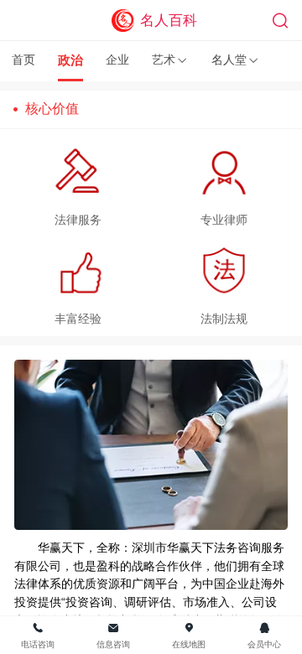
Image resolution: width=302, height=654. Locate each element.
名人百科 (168, 20)
